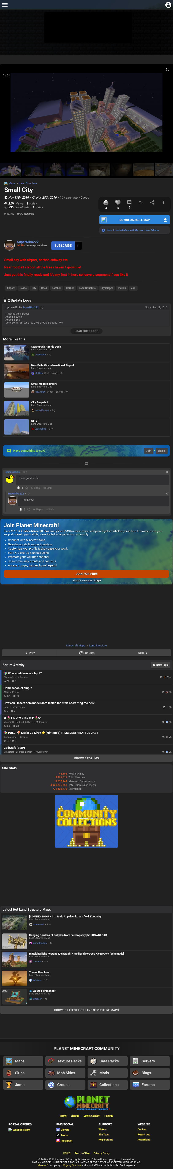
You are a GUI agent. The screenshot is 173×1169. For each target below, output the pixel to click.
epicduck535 (12, 472)
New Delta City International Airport (52, 365)
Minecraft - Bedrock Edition (18, 722)
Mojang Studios (72, 1165)
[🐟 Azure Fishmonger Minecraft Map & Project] (14, 997)
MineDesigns (40, 943)
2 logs (85, 197)
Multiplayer (42, 722)
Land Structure (28, 183)
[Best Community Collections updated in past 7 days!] (86, 846)
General (24, 677)
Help (6, 707)
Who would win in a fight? (25, 673)
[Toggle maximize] (167, 69)
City (34, 288)
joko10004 (40, 429)
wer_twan (40, 391)
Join (148, 450)
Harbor (70, 288)
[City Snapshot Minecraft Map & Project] (16, 408)
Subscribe (63, 246)
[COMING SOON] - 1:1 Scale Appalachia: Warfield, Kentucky (65, 916)
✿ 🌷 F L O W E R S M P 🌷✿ (22, 717)
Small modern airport (44, 383)
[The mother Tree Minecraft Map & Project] (14, 978)
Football (56, 288)
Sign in (162, 450)
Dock (44, 288)
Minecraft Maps (75, 645)
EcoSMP (37, 998)
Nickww (37, 980)
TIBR (164, 707)
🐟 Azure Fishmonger (42, 990)
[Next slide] (164, 114)
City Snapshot (39, 402)
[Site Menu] (4, 4)
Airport (11, 288)
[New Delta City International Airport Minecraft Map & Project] (16, 371)
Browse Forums (86, 758)
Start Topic (162, 665)
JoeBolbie (40, 354)
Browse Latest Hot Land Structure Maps (86, 1010)
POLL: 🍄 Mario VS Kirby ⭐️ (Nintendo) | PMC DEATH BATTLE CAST (53, 732)
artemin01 (38, 924)
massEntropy (42, 410)
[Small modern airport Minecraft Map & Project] (16, 390)
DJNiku (39, 373)
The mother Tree (39, 972)
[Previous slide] (8, 114)
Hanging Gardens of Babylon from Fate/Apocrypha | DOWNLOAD (68, 935)
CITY (34, 421)
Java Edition (18, 707)
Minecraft (43, 1165)
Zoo (133, 288)
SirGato (37, 961)
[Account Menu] (168, 4)
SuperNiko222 (28, 242)
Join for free (86, 574)
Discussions (10, 677)
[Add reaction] (26, 488)
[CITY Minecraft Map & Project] (16, 427)
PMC (6, 692)
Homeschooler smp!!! (18, 688)
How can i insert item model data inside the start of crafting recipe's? (49, 703)
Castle (23, 288)
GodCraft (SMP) (14, 747)
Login (97, 580)
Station (122, 288)
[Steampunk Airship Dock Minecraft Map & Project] (16, 352)
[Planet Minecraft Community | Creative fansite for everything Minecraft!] (86, 1102)
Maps (12, 183)
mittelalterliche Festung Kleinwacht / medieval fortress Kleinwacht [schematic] (76, 953)
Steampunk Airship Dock (46, 346)
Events (15, 692)
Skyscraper (107, 288)
